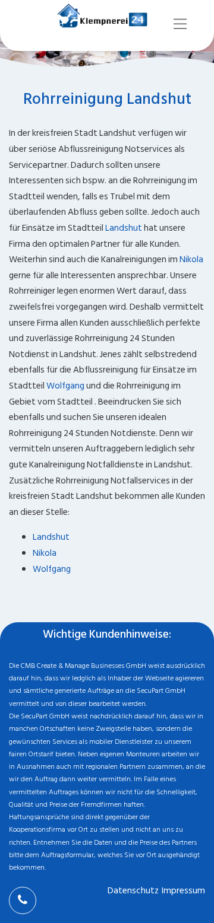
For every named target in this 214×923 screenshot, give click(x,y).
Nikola (191, 259)
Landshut (123, 228)
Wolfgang (65, 385)
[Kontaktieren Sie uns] (22, 900)
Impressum (183, 890)
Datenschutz (133, 890)
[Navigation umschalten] (180, 24)
